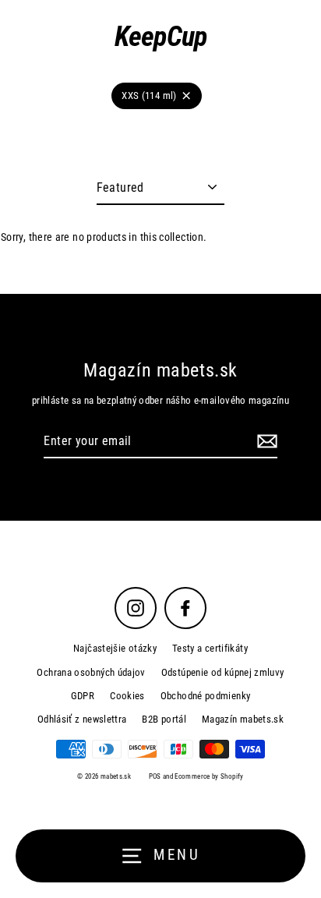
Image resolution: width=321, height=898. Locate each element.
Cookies (127, 696)
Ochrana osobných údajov (91, 672)
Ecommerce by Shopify (209, 776)
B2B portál (164, 719)
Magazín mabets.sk (243, 719)
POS (155, 776)
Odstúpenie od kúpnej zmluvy (222, 672)
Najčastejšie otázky (115, 648)
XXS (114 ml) (149, 95)
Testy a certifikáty (210, 648)
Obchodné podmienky (205, 696)
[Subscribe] (264, 442)
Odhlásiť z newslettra (82, 719)
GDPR (82, 696)
